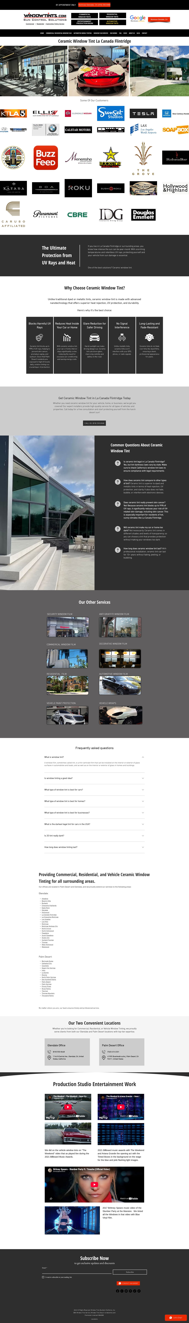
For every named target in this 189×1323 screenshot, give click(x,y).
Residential (40, 24)
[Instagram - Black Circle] (130, 1291)
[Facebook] (117, 1291)
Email (44, 1268)
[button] (59, 33)
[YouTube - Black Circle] (126, 1291)
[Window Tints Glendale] (121, 1291)
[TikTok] (134, 1291)
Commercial (30, 24)
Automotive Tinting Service (55, 24)
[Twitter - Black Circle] (139, 1291)
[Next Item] (185, 71)
